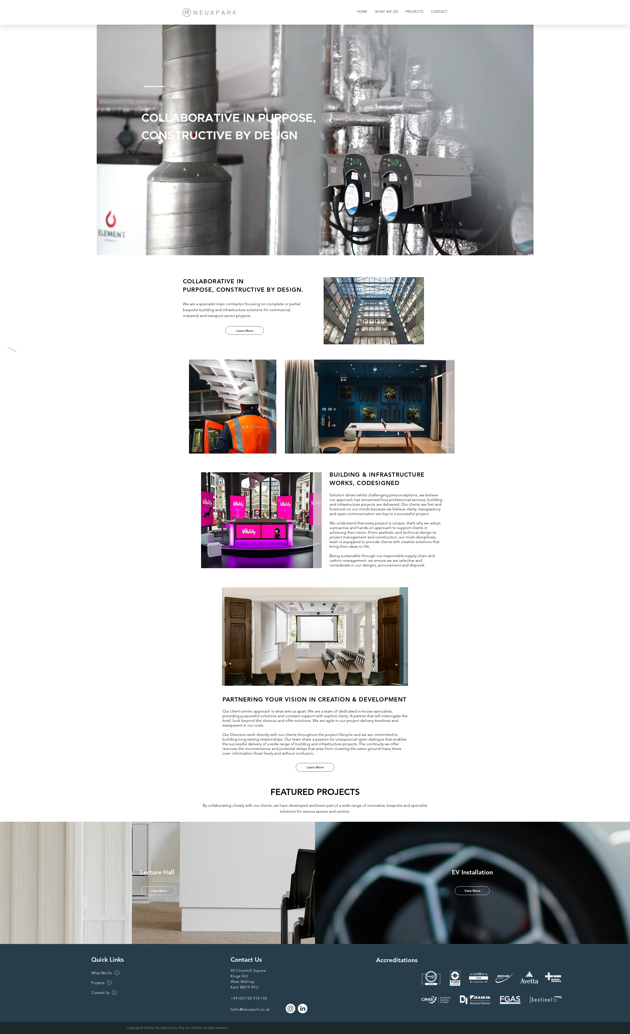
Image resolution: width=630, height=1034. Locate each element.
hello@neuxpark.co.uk (250, 1009)
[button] (527, 250)
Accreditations (397, 960)
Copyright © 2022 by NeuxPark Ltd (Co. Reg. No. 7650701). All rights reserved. (177, 1028)
